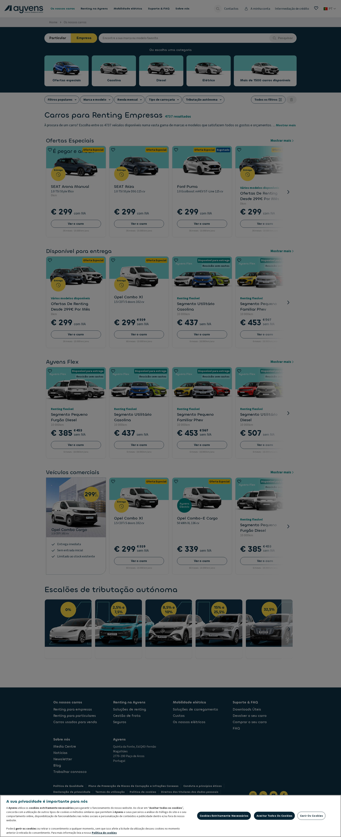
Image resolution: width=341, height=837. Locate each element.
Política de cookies (104, 833)
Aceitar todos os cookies (274, 815)
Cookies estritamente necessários (224, 815)
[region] (170, 816)
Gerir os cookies (311, 815)
